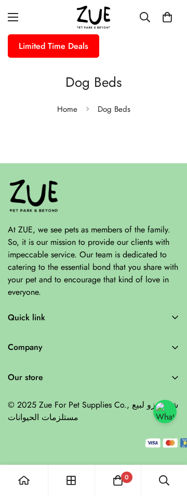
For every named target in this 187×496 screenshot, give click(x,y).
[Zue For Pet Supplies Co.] (93, 17)
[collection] (71, 480)
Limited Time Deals (53, 46)
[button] (167, 17)
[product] (24, 480)
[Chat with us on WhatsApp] (165, 411)
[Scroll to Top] (168, 440)
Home (67, 109)
